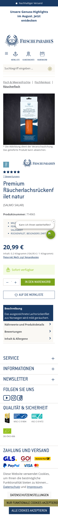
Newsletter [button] (15, 379)
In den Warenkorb (38, 282)
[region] (29, 125)
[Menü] (6, 53)
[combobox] (24, 68)
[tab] (28, 313)
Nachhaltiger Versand (30, 3)
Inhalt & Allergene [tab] (16, 339)
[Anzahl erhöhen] (16, 282)
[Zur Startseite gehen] (29, 41)
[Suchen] (50, 68)
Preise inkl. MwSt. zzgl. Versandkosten (21, 257)
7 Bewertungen (11, 176)
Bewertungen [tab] (13, 331)
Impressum (34, 487)
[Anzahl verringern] (7, 282)
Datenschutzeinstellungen (29, 495)
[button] (50, 234)
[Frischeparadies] (39, 163)
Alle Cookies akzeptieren (29, 511)
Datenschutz (11, 487)
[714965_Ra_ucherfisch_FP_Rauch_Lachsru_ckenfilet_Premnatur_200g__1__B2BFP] (29, 119)
